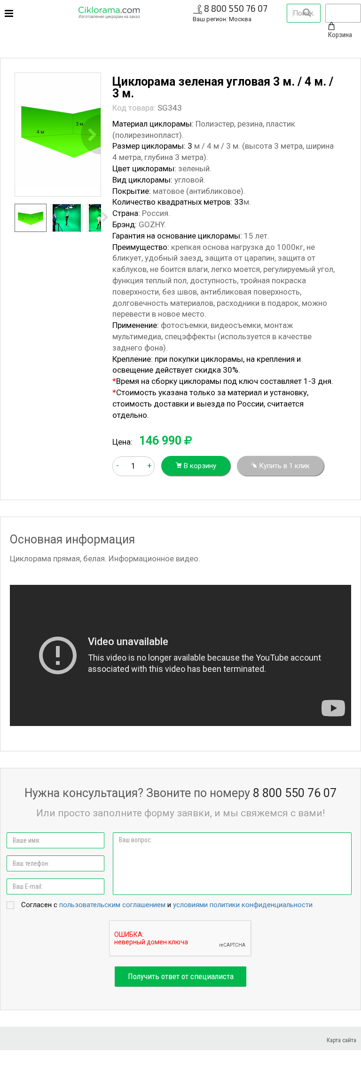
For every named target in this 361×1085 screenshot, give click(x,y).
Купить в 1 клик (283, 466)
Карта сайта (341, 1040)
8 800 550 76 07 (235, 8)
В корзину (199, 466)
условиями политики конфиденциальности (243, 905)
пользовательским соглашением (112, 905)
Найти (306, 12)
